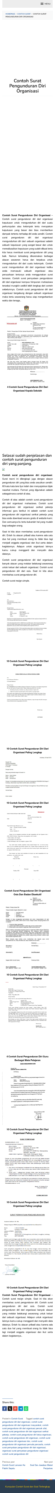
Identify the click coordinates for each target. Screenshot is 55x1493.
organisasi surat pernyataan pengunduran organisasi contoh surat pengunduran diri (25, 1452)
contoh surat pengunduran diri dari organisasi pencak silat (25, 1427)
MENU (47, 3)
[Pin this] (15, 1408)
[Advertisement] (27, 50)
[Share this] (4, 1408)
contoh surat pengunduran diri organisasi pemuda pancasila (22, 1443)
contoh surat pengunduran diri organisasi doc (26, 1439)
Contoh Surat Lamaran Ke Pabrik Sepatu (13, 1465)
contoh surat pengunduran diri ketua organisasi (30, 1434)
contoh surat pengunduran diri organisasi (20, 1437)
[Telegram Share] (20, 1408)
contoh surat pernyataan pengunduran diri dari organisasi (26, 1446)
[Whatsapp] (26, 1408)
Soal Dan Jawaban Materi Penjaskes (41, 1465)
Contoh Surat (17, 1418)
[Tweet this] (10, 1408)
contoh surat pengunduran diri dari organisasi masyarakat (22, 1423)
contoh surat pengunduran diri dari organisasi (23, 1420)
